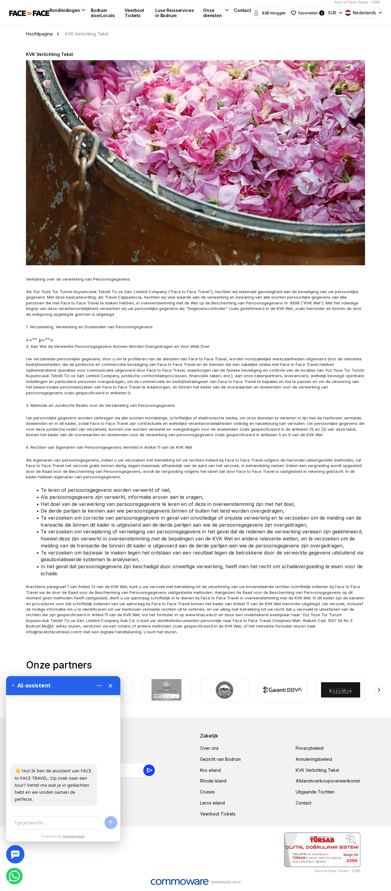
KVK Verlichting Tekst (317, 770)
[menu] (99, 685)
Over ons (209, 748)
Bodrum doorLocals (103, 13)
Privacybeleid (309, 748)
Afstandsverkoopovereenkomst (328, 780)
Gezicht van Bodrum (220, 759)
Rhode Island (213, 780)
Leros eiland (212, 802)
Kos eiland (210, 770)
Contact (242, 10)
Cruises (207, 791)
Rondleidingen (64, 10)
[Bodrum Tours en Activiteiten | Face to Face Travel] (29, 13)
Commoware (74, 836)
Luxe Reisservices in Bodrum (174, 13)
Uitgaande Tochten (315, 791)
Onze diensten (212, 13)
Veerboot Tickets (134, 13)
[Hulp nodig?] (15, 854)
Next (379, 690)
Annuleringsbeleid (314, 759)
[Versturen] (110, 822)
